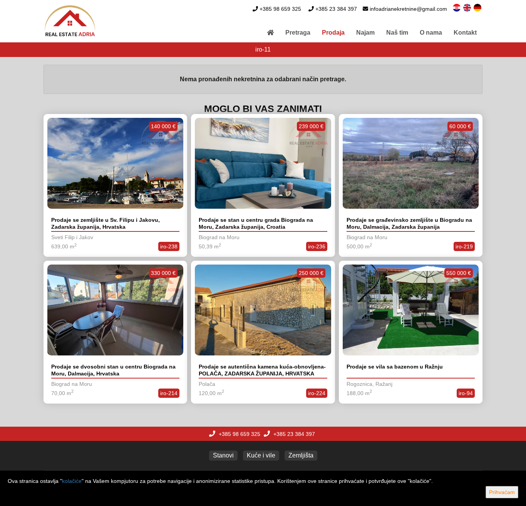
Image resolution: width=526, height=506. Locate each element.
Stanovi (223, 455)
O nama (431, 32)
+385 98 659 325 (280, 9)
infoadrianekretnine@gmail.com (408, 9)
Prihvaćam (502, 492)
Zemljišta (300, 455)
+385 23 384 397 (336, 9)
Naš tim (397, 32)
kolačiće (72, 481)
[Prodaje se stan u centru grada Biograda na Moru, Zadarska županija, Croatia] (263, 163)
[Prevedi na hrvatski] (457, 7)
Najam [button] (365, 32)
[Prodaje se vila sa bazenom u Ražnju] (411, 310)
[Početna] (270, 32)
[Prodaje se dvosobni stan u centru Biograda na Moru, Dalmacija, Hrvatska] (115, 310)
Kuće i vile (261, 455)
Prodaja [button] (333, 32)
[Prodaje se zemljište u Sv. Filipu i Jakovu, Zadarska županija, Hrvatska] (115, 163)
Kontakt (465, 32)
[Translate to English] (467, 7)
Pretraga (297, 32)
